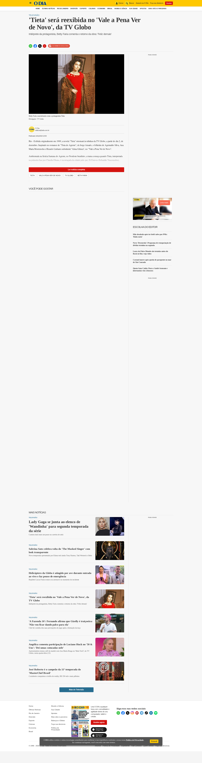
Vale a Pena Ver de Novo (50, 175)
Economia (101, 8)
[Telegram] (141, 713)
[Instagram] (132, 713)
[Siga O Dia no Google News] (58, 46)
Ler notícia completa (76, 170)
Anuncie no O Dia (142, 3)
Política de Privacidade (55, 729)
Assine (169, 3)
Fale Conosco (136, 746)
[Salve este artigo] (44, 46)
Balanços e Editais (58, 720)
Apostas (143, 8)
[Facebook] (123, 713)
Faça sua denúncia (156, 3)
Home (38, 8)
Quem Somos (148, 746)
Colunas (92, 8)
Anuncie (98, 746)
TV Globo (69, 175)
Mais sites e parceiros (59, 717)
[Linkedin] (151, 713)
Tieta (32, 175)
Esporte (83, 8)
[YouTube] (137, 713)
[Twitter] (127, 713)
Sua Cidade (133, 8)
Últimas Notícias (48, 8)
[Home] (40, 5)
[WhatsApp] (118, 713)
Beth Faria (82, 175)
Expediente (125, 746)
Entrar (121, 3)
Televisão (34, 15)
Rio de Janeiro (62, 8)
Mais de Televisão (76, 690)
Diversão (74, 8)
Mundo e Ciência (120, 8)
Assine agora (99, 722)
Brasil (109, 8)
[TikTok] (146, 713)
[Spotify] (155, 713)
